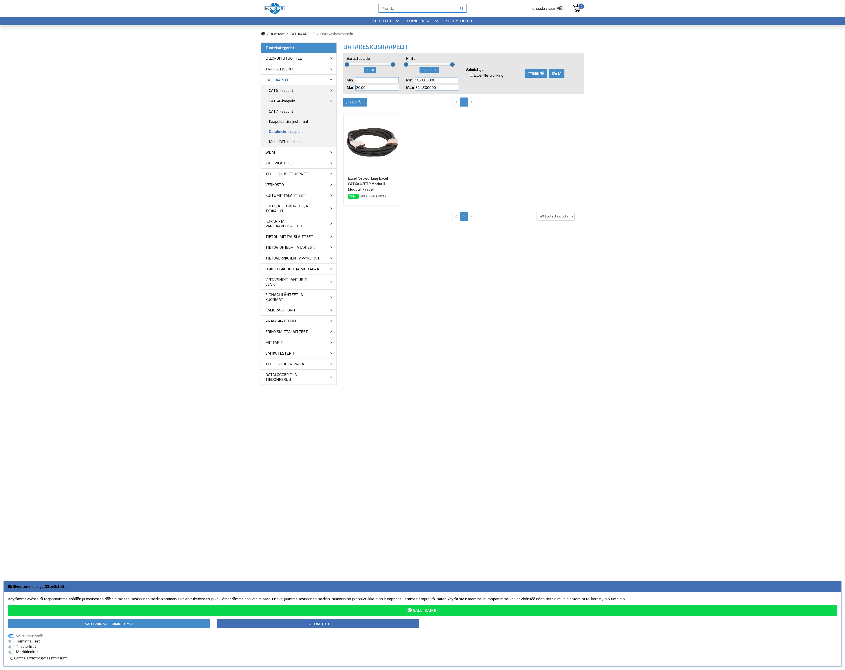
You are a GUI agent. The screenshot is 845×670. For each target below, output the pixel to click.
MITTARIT (274, 342)
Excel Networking (488, 75)
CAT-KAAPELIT (302, 34)
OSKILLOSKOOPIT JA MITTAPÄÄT (293, 269)
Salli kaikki (425, 610)
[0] (576, 8)
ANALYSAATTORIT (281, 321)
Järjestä (354, 102)
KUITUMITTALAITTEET (285, 195)
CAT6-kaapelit (281, 90)
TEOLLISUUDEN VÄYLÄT (285, 364)
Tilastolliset (26, 646)
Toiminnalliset (28, 641)
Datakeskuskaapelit (286, 131)
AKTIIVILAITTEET (280, 163)
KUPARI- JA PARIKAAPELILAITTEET (285, 223)
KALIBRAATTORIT (280, 310)
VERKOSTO (274, 185)
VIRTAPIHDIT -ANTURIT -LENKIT (287, 281)
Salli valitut (318, 623)
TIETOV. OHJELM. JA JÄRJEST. (290, 247)
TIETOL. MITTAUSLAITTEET (289, 236)
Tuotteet (382, 21)
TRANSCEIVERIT (279, 69)
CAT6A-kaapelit (282, 101)
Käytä (556, 73)
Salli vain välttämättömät (109, 623)
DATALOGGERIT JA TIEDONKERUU (281, 377)
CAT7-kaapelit (281, 111)
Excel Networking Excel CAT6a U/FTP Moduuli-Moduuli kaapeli (368, 183)
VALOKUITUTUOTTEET (284, 58)
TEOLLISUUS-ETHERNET (286, 174)
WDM (270, 152)
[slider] (347, 64)
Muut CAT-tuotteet (285, 142)
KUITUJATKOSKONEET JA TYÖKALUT (286, 208)
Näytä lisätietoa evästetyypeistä (40, 658)
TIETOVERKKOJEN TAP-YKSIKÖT (292, 258)
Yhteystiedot (459, 21)
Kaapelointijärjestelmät (288, 121)
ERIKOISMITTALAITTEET (286, 332)
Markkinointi (27, 651)
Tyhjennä (536, 73)
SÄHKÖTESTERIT (280, 353)
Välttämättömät (30, 635)
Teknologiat (418, 21)
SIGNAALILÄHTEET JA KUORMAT (284, 297)
